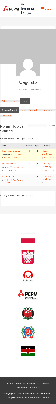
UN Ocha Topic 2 (9, 164)
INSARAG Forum (10, 158)
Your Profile (22, 387)
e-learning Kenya (27, 8)
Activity (5, 101)
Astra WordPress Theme (36, 398)
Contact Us (32, 383)
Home (10, 383)
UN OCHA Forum (10, 170)
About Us (20, 383)
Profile (15, 101)
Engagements (47, 110)
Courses (45, 383)
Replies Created (29, 110)
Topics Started (9, 110)
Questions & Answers (11, 151)
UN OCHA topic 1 (9, 176)
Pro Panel (35, 387)
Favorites (6, 115)
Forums (25, 101)
